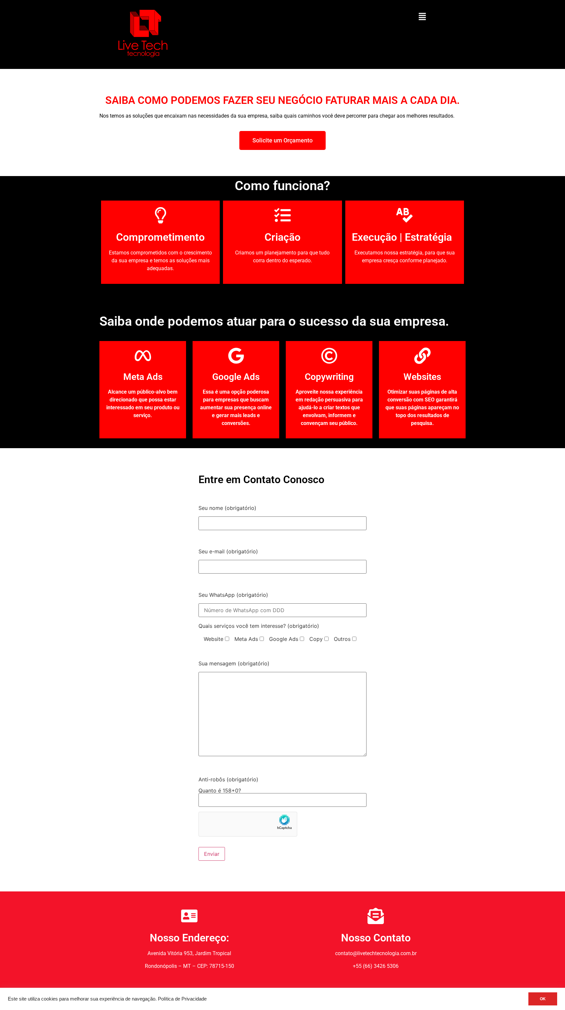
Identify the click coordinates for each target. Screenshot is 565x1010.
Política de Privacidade (182, 999)
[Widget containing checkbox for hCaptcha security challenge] (247, 824)
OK (543, 999)
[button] (422, 17)
